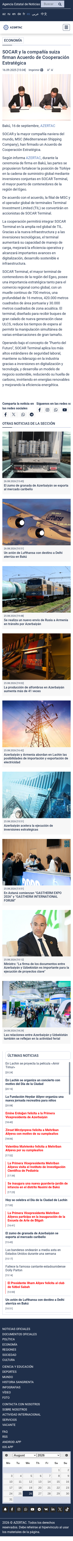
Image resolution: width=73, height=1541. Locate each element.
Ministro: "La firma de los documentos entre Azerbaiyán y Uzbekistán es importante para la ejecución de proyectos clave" (36, 967)
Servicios (9, 1420)
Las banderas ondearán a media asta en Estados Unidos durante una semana (33, 1252)
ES (28, 14)
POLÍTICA (8, 1339)
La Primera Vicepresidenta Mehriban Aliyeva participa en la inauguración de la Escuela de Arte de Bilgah (36, 1216)
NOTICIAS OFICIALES (16, 1329)
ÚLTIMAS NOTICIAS (23, 1055)
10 (10, 1481)
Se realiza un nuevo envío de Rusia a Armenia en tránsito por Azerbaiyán (36, 622)
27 (39, 1493)
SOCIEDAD (9, 1355)
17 (10, 1487)
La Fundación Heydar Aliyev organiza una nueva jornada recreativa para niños (34, 1098)
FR (24, 14)
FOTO (6, 1397)
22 (58, 1487)
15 (58, 1481)
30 (67, 1493)
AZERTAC (47, 126)
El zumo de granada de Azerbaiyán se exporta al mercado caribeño (31, 1235)
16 (67, 1481)
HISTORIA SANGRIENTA (18, 1382)
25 (20, 1493)
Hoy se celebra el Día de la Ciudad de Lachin (36, 1200)
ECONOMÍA (13, 40)
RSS (5, 1437)
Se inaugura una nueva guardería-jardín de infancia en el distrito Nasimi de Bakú (38, 1185)
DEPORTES (9, 1372)
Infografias (11, 1387)
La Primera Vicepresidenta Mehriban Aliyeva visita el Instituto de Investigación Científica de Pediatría (36, 1166)
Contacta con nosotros (21, 1404)
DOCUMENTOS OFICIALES (19, 1334)
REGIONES (9, 1349)
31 (10, 1499)
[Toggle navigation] (65, 27)
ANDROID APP (11, 1442)
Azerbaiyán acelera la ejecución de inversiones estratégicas (28, 827)
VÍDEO (6, 1392)
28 (49, 1493)
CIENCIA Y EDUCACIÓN (17, 1367)
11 (20, 1481)
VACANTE (9, 1425)
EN (14, 14)
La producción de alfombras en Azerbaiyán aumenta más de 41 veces (34, 689)
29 (58, 1493)
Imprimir (34, 70)
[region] (38, 1188)
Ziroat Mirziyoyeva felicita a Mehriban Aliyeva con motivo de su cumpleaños (32, 1132)
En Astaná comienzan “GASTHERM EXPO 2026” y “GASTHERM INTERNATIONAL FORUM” (33, 896)
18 (20, 1487)
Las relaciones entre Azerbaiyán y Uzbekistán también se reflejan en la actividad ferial (36, 1036)
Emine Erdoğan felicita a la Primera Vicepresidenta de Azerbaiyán (30, 1115)
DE (19, 14)
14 (49, 1481)
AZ (4, 14)
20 (39, 1487)
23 (67, 1487)
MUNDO (7, 1377)
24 (10, 1493)
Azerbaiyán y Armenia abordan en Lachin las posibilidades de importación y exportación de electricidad (36, 758)
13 (39, 1481)
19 (30, 1487)
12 (30, 1481)
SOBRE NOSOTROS (14, 1409)
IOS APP (7, 1447)
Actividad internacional (21, 1414)
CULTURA (8, 1360)
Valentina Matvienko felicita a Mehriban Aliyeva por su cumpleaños (33, 1148)
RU (9, 14)
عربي (35, 14)
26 (30, 1493)
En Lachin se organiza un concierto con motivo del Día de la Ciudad (32, 1082)
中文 (44, 14)
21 (49, 1487)
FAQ (5, 1431)
